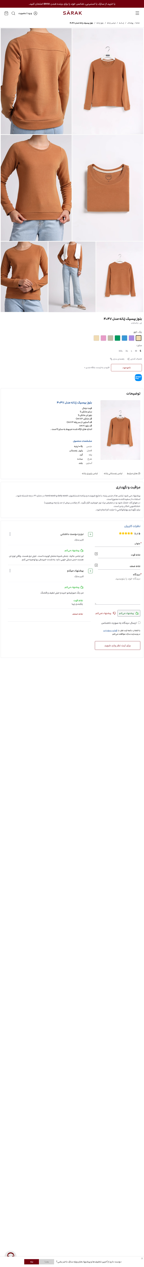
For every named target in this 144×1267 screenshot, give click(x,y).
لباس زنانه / (110, 23)
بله (31, 1262)
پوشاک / (128, 23)
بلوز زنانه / (98, 23)
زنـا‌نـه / (120, 23)
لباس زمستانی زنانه (113, 473)
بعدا (47, 1262)
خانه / (136, 23)
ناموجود (126, 367)
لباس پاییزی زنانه (90, 473)
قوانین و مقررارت (110, 630)
